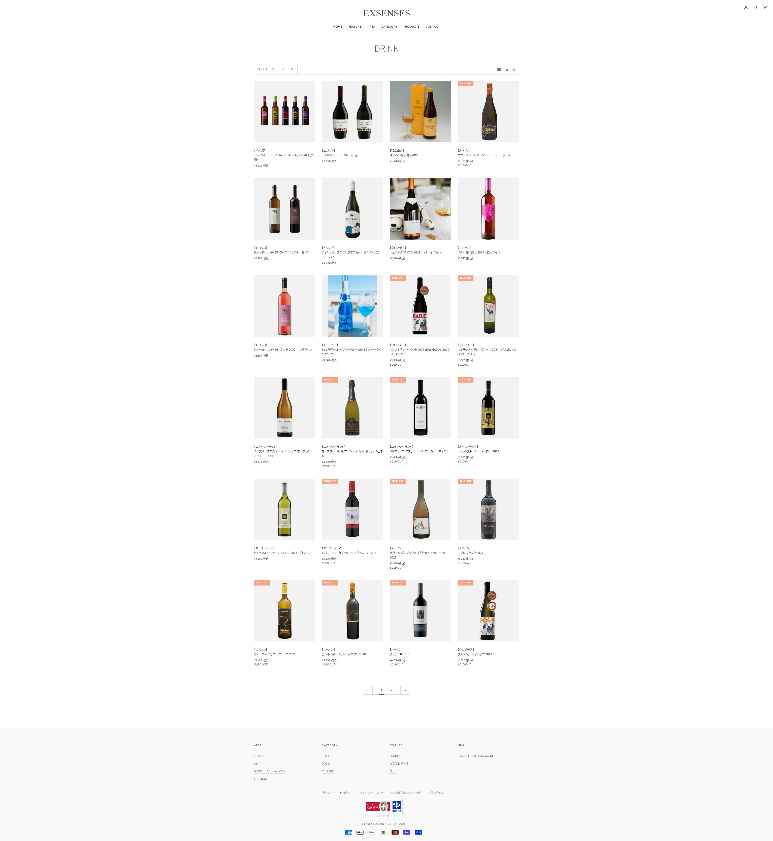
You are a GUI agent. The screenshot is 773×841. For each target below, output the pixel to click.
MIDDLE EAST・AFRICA (269, 771)
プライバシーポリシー (370, 792)
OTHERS (327, 771)
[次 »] (405, 690)
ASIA (257, 764)
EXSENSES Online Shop (381, 823)
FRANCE (395, 756)
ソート (285, 69)
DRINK (326, 764)
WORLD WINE (399, 764)
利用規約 (345, 792)
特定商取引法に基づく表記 (406, 792)
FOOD (326, 756)
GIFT (393, 771)
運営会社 (327, 792)
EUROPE (259, 756)
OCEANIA (260, 779)
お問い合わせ (436, 792)
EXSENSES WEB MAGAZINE (476, 756)
